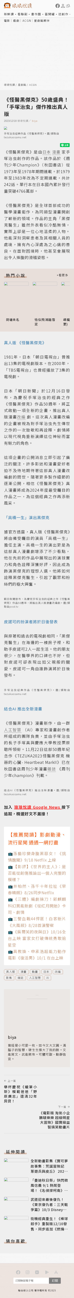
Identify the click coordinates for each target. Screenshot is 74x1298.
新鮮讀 (9, 14)
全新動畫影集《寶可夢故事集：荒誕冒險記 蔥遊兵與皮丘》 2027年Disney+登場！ (49, 1168)
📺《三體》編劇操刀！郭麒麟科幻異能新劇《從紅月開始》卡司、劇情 (37, 905)
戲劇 (16, 21)
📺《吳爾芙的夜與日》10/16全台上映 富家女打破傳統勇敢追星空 (37, 938)
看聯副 (23, 14)
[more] (62, 275)
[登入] (63, 6)
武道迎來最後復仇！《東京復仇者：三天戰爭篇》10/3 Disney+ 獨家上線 (49, 1207)
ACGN (26, 21)
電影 (7, 21)
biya (34, 121)
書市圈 (36, 14)
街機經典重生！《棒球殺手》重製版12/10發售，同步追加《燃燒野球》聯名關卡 (49, 1226)
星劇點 (22, 84)
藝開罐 (50, 14)
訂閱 (55, 1280)
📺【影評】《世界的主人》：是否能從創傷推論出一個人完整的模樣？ (37, 873)
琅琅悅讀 (9, 84)
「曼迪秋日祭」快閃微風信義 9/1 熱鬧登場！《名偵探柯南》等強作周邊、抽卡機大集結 (49, 1190)
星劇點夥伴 (42, 21)
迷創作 (63, 14)
